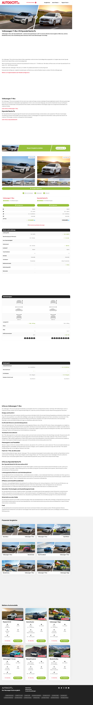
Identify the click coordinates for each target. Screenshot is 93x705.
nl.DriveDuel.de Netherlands (8, 697)
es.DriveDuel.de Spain (55, 695)
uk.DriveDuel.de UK (64, 695)
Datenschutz (28, 689)
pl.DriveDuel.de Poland (18, 697)
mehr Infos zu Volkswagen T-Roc (10, 108)
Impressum (28, 687)
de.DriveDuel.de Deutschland (36, 695)
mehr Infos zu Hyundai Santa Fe (9, 119)
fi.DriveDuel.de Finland (64, 697)
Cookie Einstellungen (30, 691)
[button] (56, 3)
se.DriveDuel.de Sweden (45, 697)
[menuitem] (47, 2)
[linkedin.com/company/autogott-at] (66, 688)
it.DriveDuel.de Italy (36, 697)
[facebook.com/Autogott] (59, 688)
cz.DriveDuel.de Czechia (27, 697)
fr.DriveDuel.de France (46, 695)
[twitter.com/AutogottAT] (61, 688)
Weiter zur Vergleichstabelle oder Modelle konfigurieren (16, 72)
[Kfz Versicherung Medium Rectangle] (36, 225)
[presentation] (2, 167)
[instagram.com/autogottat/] (63, 688)
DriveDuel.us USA (27, 695)
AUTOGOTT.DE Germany (9, 695)
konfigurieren (20, 205)
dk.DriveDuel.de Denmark (55, 697)
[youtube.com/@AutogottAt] (68, 688)
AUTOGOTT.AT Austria (19, 695)
